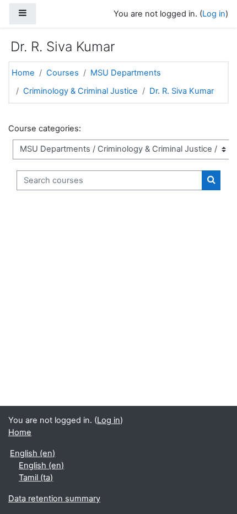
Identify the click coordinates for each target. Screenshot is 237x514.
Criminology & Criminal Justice (80, 91)
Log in (213, 14)
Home (23, 73)
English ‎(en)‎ (32, 453)
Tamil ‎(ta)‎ (36, 478)
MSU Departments (125, 73)
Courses (62, 73)
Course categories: (44, 128)
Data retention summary (54, 499)
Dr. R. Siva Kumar (181, 91)
